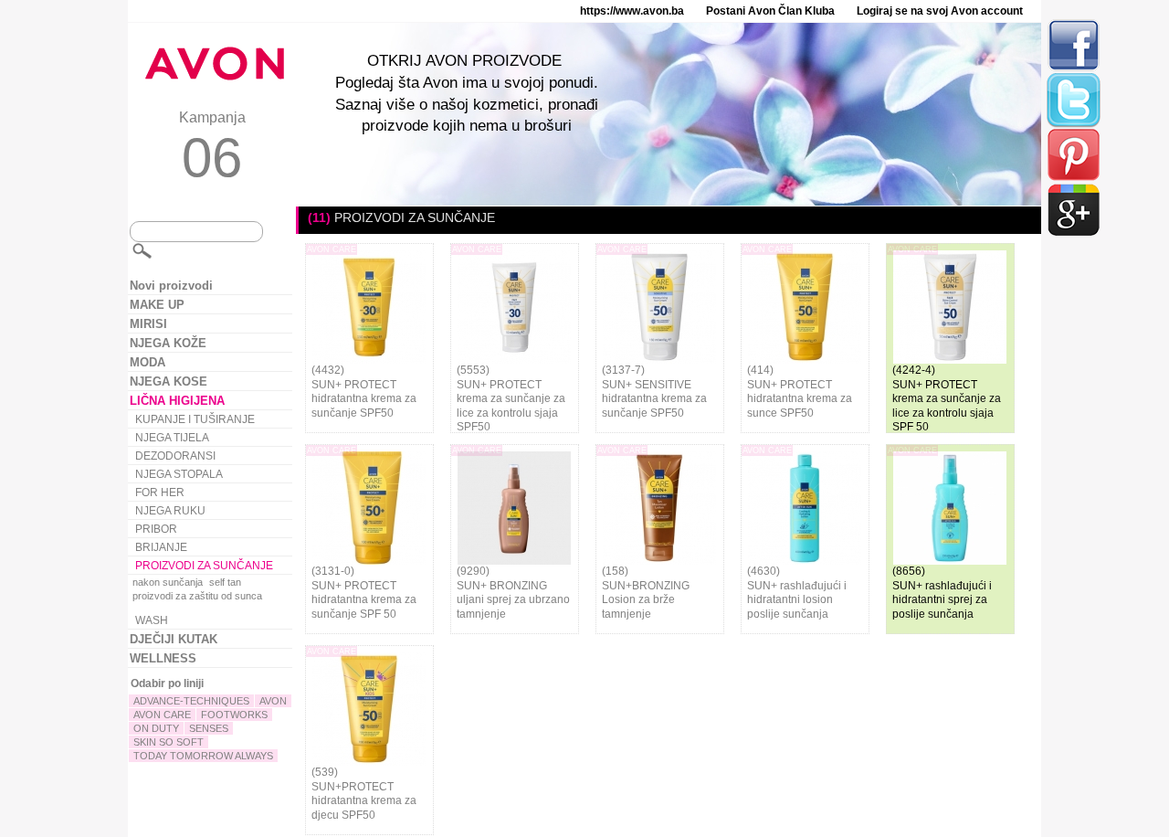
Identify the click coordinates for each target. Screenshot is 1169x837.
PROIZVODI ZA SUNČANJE (204, 565)
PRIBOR (156, 529)
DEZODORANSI (175, 456)
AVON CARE (162, 714)
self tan (225, 582)
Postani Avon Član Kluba (770, 11)
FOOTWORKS (234, 714)
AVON (273, 700)
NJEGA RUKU (170, 510)
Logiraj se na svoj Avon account (940, 11)
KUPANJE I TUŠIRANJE (195, 419)
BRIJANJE (161, 547)
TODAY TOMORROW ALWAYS (203, 755)
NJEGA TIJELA (172, 437)
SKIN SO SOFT (168, 741)
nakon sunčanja (167, 582)
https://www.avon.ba (632, 11)
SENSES (208, 728)
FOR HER (159, 492)
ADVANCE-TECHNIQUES (191, 700)
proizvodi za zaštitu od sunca (197, 595)
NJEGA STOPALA (179, 474)
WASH (151, 620)
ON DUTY (156, 728)
